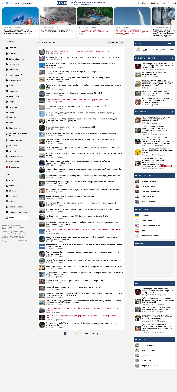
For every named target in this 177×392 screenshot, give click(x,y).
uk (164, 3)
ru (174, 3)
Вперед (95, 334)
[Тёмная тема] (11, 3)
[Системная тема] (7, 3)
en (169, 3)
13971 (86, 334)
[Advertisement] (154, 263)
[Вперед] (173, 22)
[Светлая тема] (2, 3)
